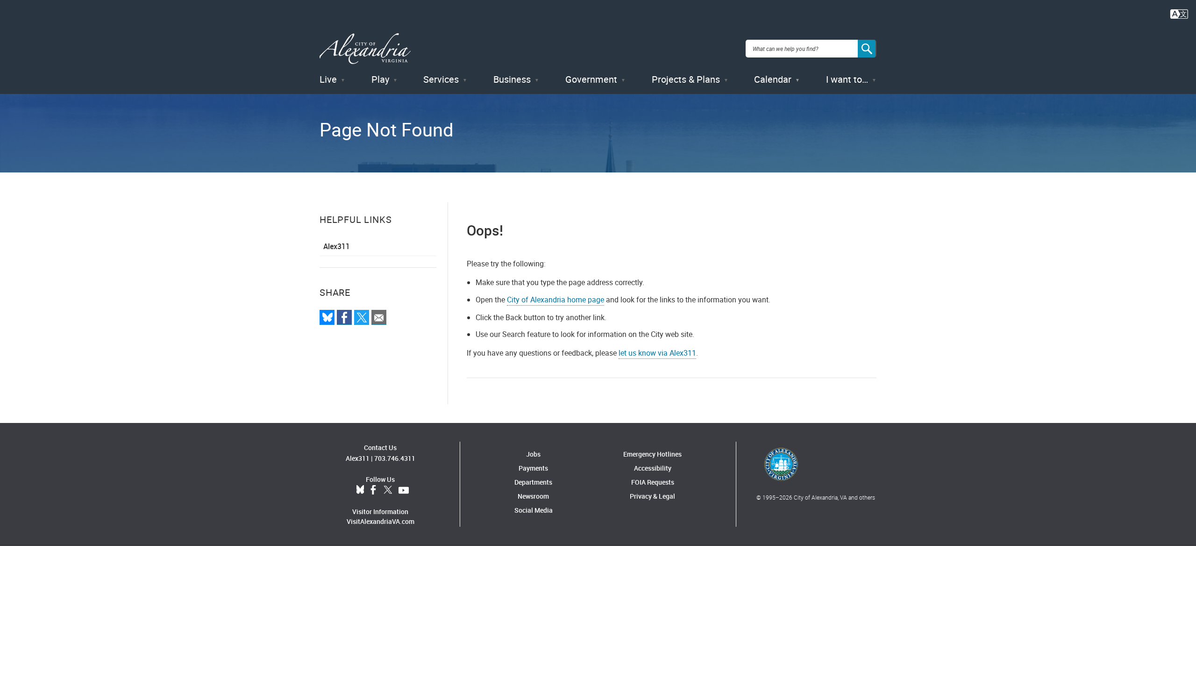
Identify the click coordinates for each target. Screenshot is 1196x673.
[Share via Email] (378, 317)
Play (380, 79)
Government (591, 79)
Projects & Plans (686, 79)
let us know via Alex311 (657, 353)
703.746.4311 (394, 458)
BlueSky (360, 490)
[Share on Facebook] (344, 317)
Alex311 (336, 246)
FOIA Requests (652, 482)
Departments (533, 482)
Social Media (533, 510)
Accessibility (652, 468)
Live (328, 79)
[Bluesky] (327, 317)
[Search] (867, 48)
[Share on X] (361, 317)
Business (512, 79)
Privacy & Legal (652, 496)
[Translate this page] (1179, 13)
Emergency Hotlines (652, 454)
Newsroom (533, 496)
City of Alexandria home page (555, 299)
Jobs (533, 454)
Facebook (373, 490)
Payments (533, 468)
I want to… (847, 79)
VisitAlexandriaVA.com (380, 521)
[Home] (365, 49)
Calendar (772, 79)
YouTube (404, 490)
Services (441, 79)
